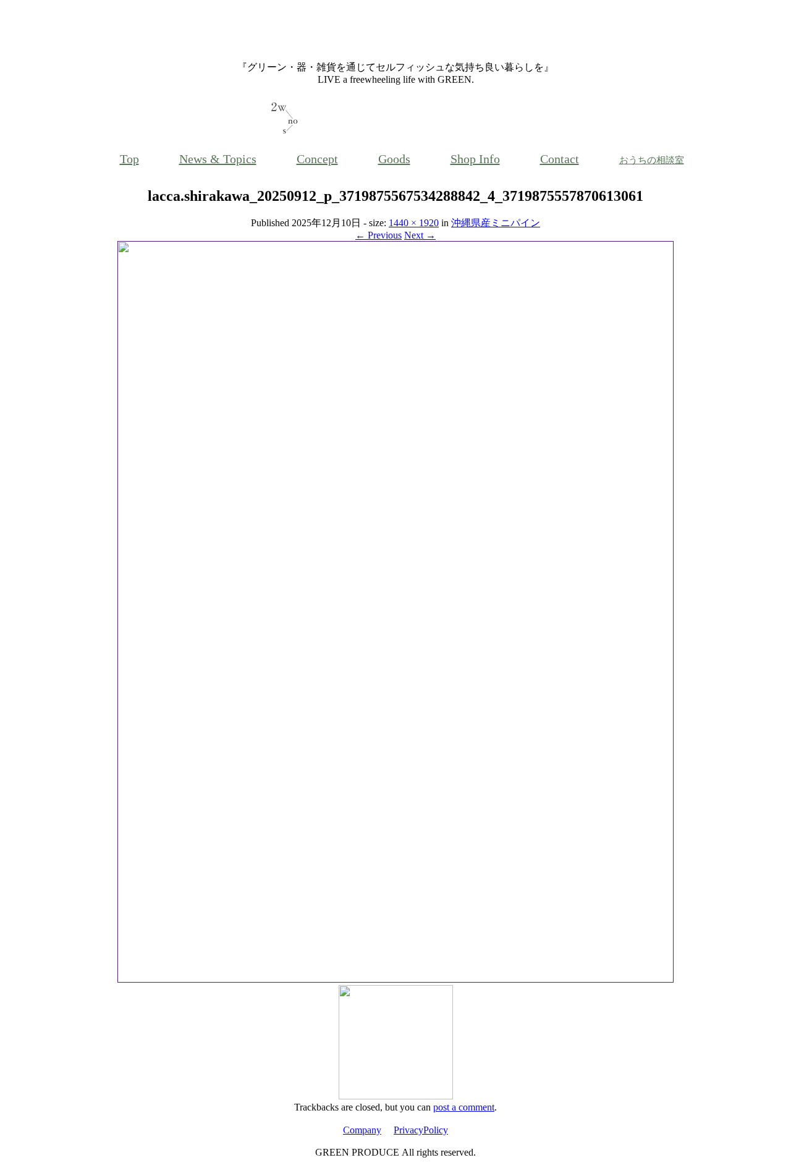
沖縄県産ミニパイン (495, 223)
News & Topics (217, 159)
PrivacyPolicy (421, 1130)
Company (362, 1130)
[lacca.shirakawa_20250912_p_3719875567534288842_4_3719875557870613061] (395, 979)
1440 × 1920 (414, 223)
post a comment (463, 1107)
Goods (394, 159)
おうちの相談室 (651, 160)
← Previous (378, 235)
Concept (317, 159)
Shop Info (475, 159)
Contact (559, 159)
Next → (420, 235)
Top (129, 159)
